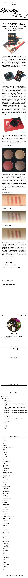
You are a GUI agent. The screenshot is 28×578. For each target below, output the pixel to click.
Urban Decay (6, 564)
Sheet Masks (6, 546)
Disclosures (21, 2)
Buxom (5, 454)
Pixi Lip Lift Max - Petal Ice (10, 402)
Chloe (4, 463)
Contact (14, 4)
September (6, 400)
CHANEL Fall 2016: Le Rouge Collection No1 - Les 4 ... (14, 418)
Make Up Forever (7, 518)
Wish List (5, 568)
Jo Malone (5, 493)
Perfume (5, 538)
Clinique (5, 467)
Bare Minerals (6, 442)
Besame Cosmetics (7, 447)
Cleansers (5, 465)
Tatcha (4, 559)
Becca (4, 444)
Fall (19, 267)
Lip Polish (5, 513)
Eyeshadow (15, 267)
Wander (5, 566)
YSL (4, 569)
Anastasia (5, 440)
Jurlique (5, 495)
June (5, 426)
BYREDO (5, 458)
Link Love (5, 506)
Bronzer (5, 452)
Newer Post (5, 316)
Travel (4, 562)
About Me (12, 2)
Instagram (4, 59)
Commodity (6, 468)
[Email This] (4, 263)
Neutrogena (6, 530)
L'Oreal (5, 502)
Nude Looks (6, 532)
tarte (4, 555)
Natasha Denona (7, 529)
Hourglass (5, 490)
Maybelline (5, 525)
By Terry (5, 456)
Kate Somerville (7, 499)
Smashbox (5, 550)
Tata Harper (6, 557)
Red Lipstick (6, 541)
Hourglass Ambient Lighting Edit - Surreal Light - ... (15, 413)
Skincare (5, 548)
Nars (4, 527)
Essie (4, 477)
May (5, 428)
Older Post (23, 316)
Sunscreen (5, 552)
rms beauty (6, 543)
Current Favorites (7, 472)
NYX (4, 534)
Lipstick (5, 514)
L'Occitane (5, 500)
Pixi (4, 539)
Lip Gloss (5, 511)
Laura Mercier (6, 504)
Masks (4, 522)
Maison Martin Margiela (9, 516)
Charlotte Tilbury (7, 461)
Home (5, 2)
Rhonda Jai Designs (18, 575)
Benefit (5, 445)
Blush (4, 449)
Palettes (5, 536)
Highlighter (6, 488)
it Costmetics (6, 491)
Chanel (10, 267)
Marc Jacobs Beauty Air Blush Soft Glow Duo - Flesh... (15, 404)
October (6, 398)
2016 (4, 396)
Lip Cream (5, 509)
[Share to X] (6, 263)
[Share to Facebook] (9, 263)
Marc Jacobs (6, 520)
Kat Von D (5, 497)
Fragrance (5, 483)
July (5, 424)
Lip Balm (5, 507)
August (6, 422)
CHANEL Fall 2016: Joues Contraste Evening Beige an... (14, 408)
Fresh (4, 484)
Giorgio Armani (6, 486)
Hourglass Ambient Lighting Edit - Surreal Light (15, 410)
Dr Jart (4, 474)
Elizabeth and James (8, 475)
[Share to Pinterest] (11, 263)
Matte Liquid (6, 523)
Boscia (4, 451)
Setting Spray (6, 545)
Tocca (4, 561)
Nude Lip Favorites (8, 416)
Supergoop (6, 554)
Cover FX (5, 470)
